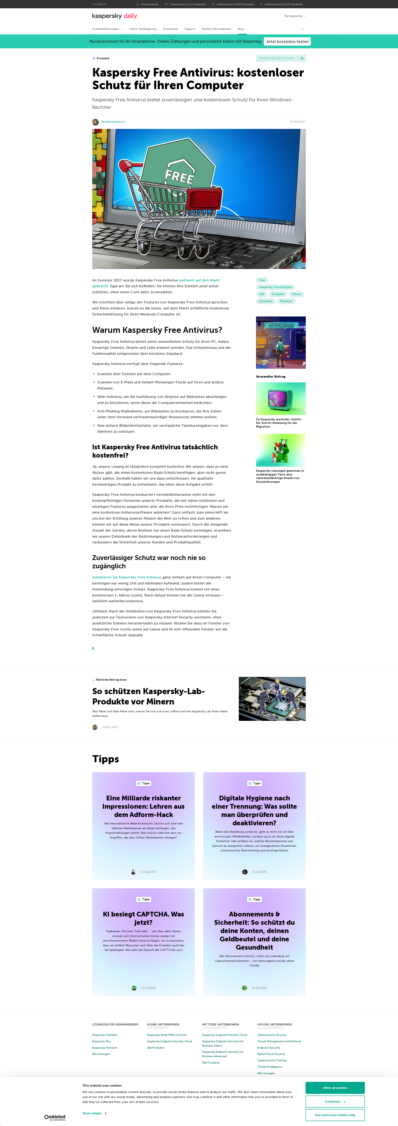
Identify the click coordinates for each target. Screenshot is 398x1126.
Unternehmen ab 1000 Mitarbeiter (284, 4)
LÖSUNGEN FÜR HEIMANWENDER (115, 1024)
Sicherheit (266, 301)
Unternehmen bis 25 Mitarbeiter (188, 4)
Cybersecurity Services (271, 1034)
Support (190, 29)
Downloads (170, 29)
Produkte (102, 58)
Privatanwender (149, 4)
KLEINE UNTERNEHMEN (163, 1024)
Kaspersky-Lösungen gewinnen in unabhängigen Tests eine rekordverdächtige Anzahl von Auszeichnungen (280, 476)
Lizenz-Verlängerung (142, 29)
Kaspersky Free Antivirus (275, 287)
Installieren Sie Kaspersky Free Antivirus (126, 577)
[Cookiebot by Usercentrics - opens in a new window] (55, 1118)
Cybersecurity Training (271, 1060)
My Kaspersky (293, 16)
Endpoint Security (268, 1047)
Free (262, 280)
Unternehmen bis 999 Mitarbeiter (235, 4)
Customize (333, 1101)
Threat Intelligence (269, 1066)
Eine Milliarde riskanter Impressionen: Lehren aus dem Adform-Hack (143, 806)
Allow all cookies (335, 1088)
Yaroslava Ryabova (113, 121)
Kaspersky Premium (104, 1047)
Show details (92, 1113)
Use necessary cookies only (335, 1115)
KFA (261, 294)
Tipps (145, 783)
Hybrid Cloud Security (271, 1054)
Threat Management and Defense (279, 1041)
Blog (241, 29)
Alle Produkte (156, 1047)
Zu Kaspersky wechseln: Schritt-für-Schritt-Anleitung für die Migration (279, 422)
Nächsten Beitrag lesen (111, 679)
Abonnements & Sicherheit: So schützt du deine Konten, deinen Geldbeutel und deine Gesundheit (254, 930)
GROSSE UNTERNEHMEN (274, 1024)
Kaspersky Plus (101, 1041)
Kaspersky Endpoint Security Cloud (169, 1041)
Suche (302, 58)
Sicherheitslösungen (105, 29)
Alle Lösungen (101, 1054)
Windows (286, 301)
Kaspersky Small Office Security (167, 1034)
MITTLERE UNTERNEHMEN (220, 1024)
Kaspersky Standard (104, 1034)
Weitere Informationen (216, 29)
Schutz (296, 294)
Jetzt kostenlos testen (287, 41)
